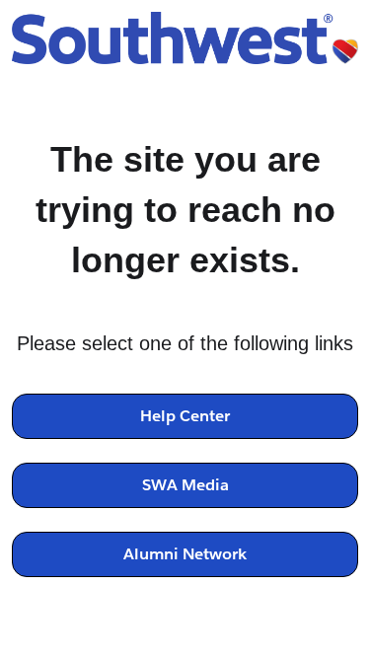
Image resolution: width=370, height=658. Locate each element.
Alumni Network (185, 554)
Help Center (185, 415)
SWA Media (185, 485)
